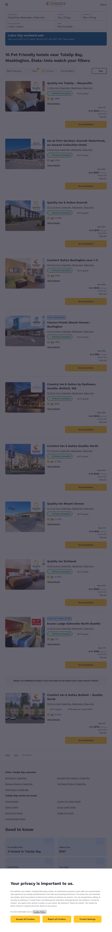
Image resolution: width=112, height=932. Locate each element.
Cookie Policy (42, 912)
